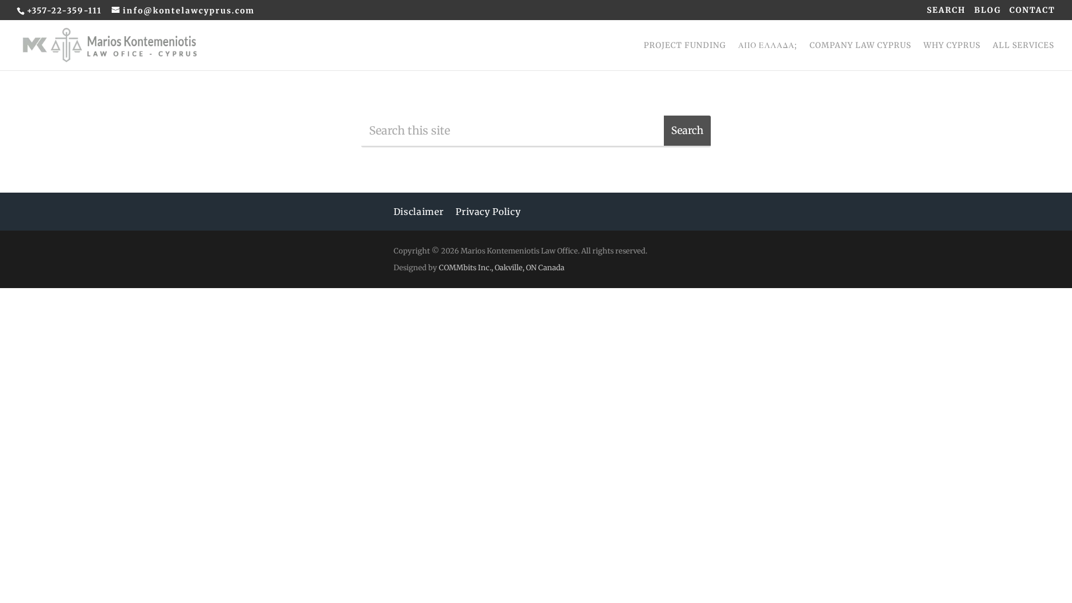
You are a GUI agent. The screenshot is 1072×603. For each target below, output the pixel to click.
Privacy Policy (488, 212)
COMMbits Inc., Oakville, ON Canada (500, 267)
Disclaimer (418, 212)
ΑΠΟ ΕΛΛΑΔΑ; (767, 45)
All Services (1023, 45)
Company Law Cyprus (860, 45)
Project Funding (685, 45)
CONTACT (1032, 10)
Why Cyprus (951, 45)
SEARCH (946, 10)
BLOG (987, 10)
